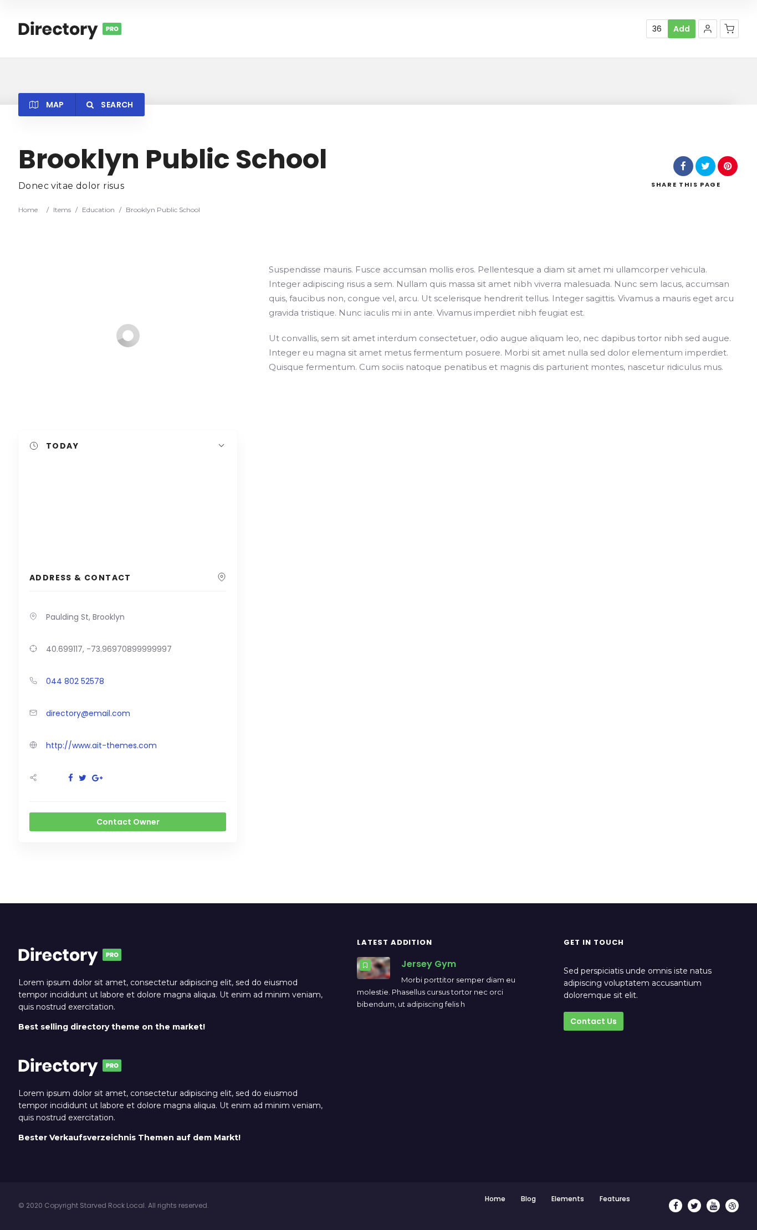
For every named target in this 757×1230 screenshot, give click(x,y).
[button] (707, 28)
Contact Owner (128, 821)
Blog (528, 1198)
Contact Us (593, 1021)
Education (98, 209)
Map (54, 104)
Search (116, 104)
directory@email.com (88, 713)
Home (28, 209)
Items (62, 209)
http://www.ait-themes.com (101, 745)
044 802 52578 (75, 681)
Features (615, 1198)
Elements (567, 1198)
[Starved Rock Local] (69, 28)
